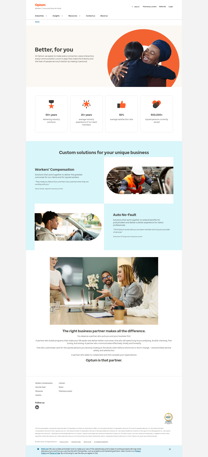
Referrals (162, 7)
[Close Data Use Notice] (170, 449)
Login (171, 7)
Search (136, 7)
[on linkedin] (37, 407)
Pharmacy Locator (150, 7)
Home (37, 22)
